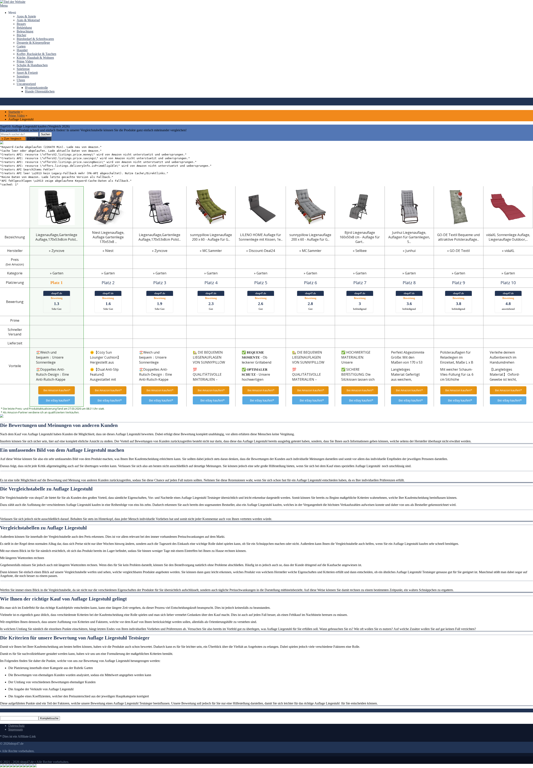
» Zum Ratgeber (37, 138)
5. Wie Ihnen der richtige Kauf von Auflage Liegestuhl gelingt (319, 710)
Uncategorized (26, 84)
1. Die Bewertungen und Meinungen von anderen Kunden (38, 710)
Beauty (21, 24)
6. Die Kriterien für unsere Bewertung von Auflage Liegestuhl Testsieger (407, 710)
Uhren (21, 80)
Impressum (15, 729)
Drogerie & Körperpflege (33, 42)
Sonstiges (23, 76)
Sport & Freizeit (27, 72)
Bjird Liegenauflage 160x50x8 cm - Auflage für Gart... (360, 237)
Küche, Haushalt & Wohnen (35, 57)
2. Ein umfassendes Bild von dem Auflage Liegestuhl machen (117, 710)
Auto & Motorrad (28, 20)
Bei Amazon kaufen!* (56, 390)
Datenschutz (16, 725)
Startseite (14, 112)
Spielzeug (23, 69)
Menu (4, 5)
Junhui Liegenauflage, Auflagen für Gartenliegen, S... (409, 237)
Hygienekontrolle (36, 87)
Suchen (45, 134)
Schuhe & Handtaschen (32, 65)
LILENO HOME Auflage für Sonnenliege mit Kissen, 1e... (261, 237)
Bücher (21, 35)
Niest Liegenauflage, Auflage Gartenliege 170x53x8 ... (108, 237)
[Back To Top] (1, 758)
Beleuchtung (25, 31)
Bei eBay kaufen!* (58, 400)
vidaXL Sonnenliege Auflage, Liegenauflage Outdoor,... (508, 237)
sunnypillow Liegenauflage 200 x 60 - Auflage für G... (211, 237)
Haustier (22, 50)
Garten (21, 46)
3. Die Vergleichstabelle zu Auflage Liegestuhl (189, 710)
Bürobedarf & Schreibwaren (35, 39)
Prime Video (25, 61)
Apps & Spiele (26, 16)
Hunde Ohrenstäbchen (40, 91)
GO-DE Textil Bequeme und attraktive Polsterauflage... (458, 237)
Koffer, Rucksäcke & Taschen (36, 54)
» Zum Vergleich (12, 138)
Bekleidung (24, 27)
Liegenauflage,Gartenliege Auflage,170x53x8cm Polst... (56, 237)
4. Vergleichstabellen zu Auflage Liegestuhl (249, 710)
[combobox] (19, 134)
